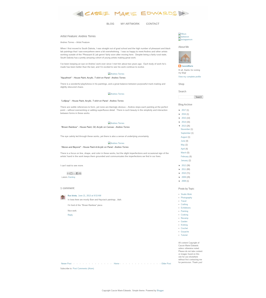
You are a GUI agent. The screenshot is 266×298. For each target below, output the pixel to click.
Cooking (184, 215)
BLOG (110, 23)
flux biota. (72, 195)
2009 (184, 177)
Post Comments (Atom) (83, 268)
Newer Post (66, 263)
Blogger (160, 290)
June (183, 141)
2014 (184, 122)
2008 (184, 181)
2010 (184, 173)
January (185, 160)
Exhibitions (186, 208)
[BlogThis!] (71, 173)
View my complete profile (189, 77)
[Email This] (68, 173)
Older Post (166, 263)
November (186, 129)
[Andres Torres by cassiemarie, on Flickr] (116, 74)
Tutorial (184, 235)
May (183, 145)
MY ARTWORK (130, 23)
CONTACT (152, 23)
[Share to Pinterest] (80, 173)
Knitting (184, 225)
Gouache (185, 232)
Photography (186, 197)
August (184, 137)
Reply (70, 215)
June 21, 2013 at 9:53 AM (89, 195)
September (186, 133)
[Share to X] (74, 173)
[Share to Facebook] (77, 173)
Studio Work (186, 194)
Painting (71, 177)
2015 (184, 118)
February (185, 156)
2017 (184, 110)
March (184, 152)
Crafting (184, 204)
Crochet (184, 228)
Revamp (184, 218)
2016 (184, 114)
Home (116, 263)
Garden (184, 221)
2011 (184, 169)
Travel (183, 201)
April (183, 149)
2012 (184, 165)
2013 (184, 126)
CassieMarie (187, 66)
